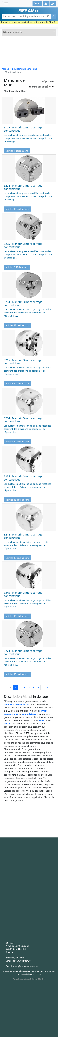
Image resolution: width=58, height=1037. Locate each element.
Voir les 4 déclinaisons (17, 150)
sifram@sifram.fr (21, 960)
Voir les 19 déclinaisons (17, 557)
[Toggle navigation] (6, 3)
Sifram (29, 10)
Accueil (5, 68)
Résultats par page (37, 86)
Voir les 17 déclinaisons (17, 441)
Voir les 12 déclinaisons (17, 325)
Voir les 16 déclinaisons (17, 499)
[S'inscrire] (53, 3)
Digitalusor (34, 979)
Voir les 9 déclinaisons (17, 267)
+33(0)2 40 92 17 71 (20, 957)
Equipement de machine (24, 68)
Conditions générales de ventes (22, 966)
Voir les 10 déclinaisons (17, 209)
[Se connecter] (46, 3)
